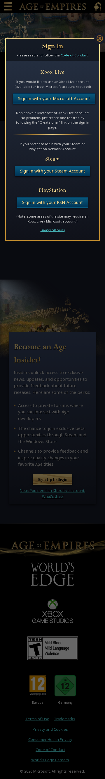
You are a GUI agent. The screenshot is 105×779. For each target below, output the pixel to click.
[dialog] (52, 139)
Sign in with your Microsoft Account (54, 98)
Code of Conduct (74, 55)
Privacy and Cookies (53, 230)
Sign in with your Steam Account (52, 171)
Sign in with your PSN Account (52, 202)
